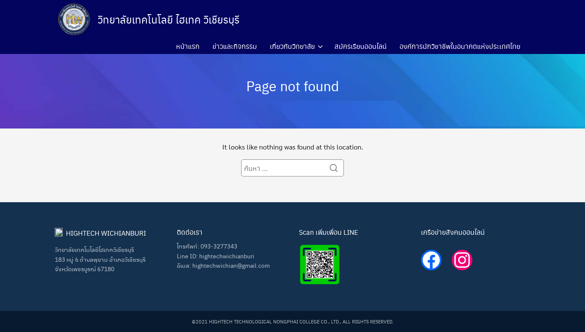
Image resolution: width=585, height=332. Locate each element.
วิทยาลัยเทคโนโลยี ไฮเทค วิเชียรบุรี (168, 19)
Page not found (292, 85)
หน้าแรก (188, 46)
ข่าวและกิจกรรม (234, 46)
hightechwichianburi (226, 255)
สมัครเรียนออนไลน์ (360, 46)
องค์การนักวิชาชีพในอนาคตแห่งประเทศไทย (460, 46)
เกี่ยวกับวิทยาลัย (292, 46)
